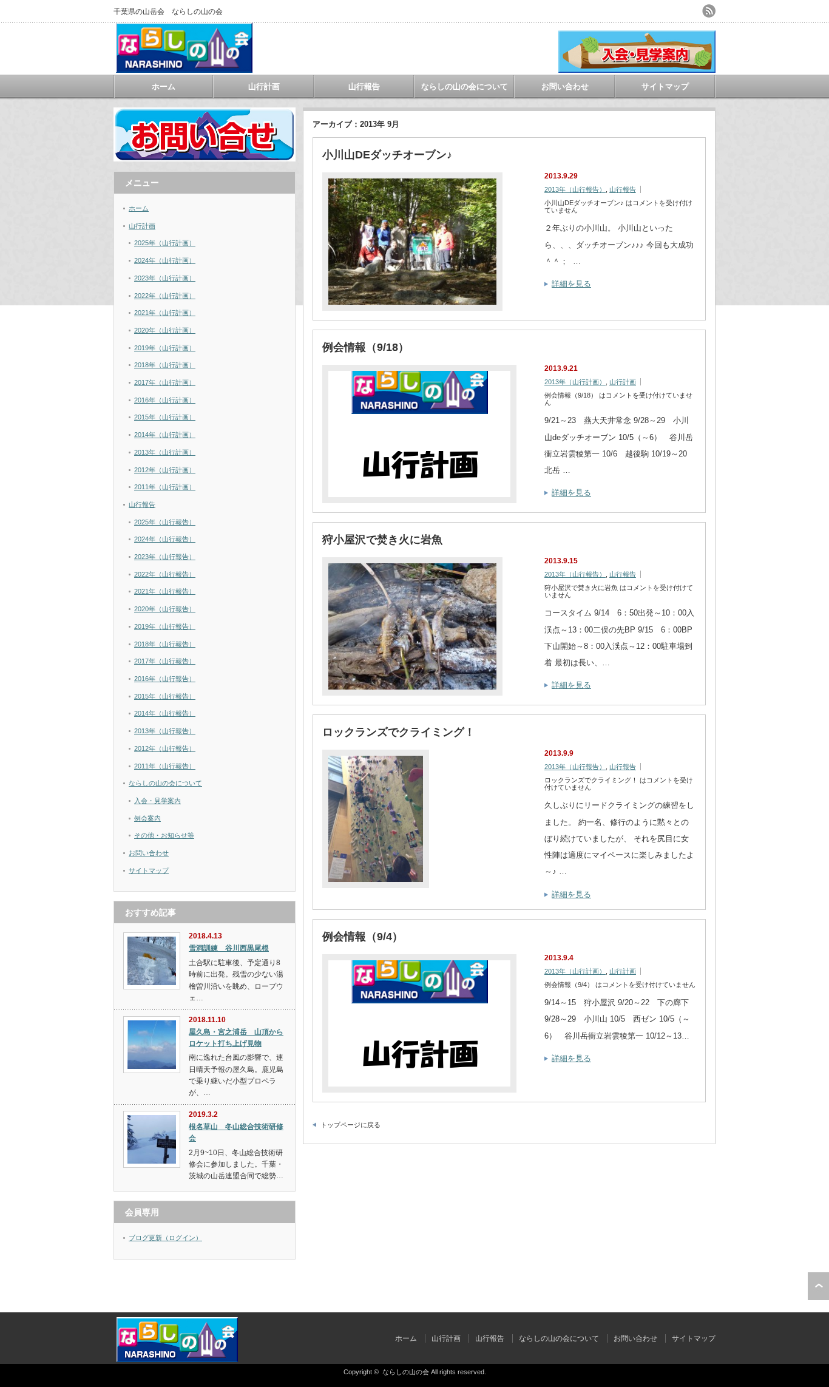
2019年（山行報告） (164, 626)
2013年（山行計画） (575, 381)
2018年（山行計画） (164, 364)
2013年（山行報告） (575, 189)
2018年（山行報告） (164, 644)
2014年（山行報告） (164, 713)
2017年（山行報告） (164, 661)
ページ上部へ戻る (818, 1286)
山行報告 (364, 86)
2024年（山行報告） (164, 539)
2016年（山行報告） (164, 678)
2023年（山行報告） (164, 556)
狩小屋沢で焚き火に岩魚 (382, 540)
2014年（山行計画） (164, 434)
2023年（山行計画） (164, 278)
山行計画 (264, 86)
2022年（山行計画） (164, 295)
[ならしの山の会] (184, 68)
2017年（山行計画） (164, 382)
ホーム (163, 86)
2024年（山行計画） (164, 260)
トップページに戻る (350, 1124)
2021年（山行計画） (164, 312)
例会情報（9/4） (362, 937)
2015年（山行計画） (164, 417)
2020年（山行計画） (164, 330)
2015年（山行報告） (164, 696)
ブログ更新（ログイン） (165, 1237)
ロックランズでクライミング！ (398, 732)
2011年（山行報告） (164, 766)
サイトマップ (665, 86)
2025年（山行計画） (164, 242)
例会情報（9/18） (365, 347)
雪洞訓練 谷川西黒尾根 (229, 948)
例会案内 (147, 818)
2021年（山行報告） (164, 591)
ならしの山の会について (464, 86)
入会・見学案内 (157, 800)
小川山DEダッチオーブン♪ (387, 155)
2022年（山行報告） (164, 574)
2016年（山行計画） (164, 400)
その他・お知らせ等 (164, 835)
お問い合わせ (565, 86)
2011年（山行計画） (164, 486)
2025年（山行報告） (164, 522)
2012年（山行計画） (164, 469)
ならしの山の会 (405, 1371)
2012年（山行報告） (164, 748)
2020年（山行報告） (164, 608)
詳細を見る (571, 283)
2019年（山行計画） (164, 347)
